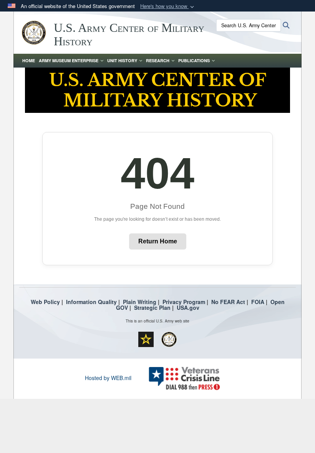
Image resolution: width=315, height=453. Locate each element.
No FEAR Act (228, 302)
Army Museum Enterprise (68, 60)
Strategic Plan (152, 307)
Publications (194, 60)
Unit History (122, 60)
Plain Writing (139, 302)
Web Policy (45, 302)
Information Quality (91, 302)
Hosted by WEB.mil (108, 378)
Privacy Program (183, 302)
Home (28, 60)
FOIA (257, 302)
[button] (168, 6)
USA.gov (188, 307)
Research (157, 60)
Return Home (157, 241)
